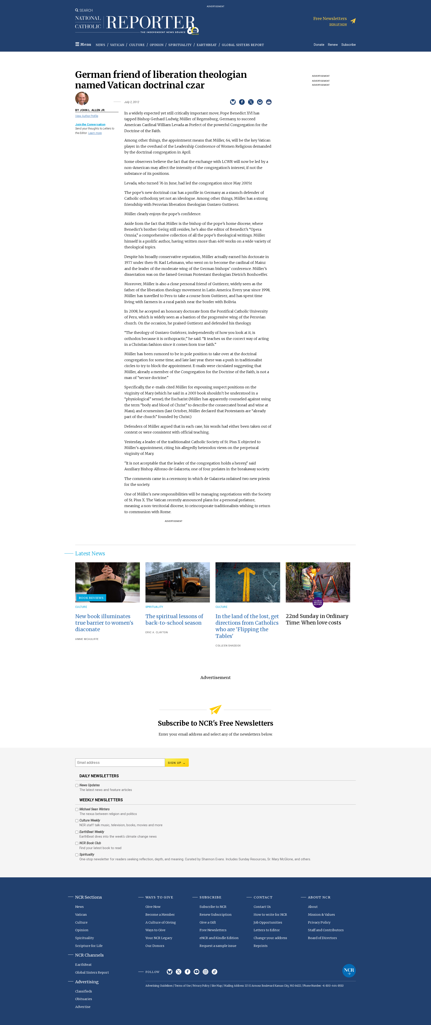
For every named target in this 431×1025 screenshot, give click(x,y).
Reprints (261, 946)
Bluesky (169, 972)
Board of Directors (322, 938)
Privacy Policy (319, 922)
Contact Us (262, 907)
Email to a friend (260, 102)
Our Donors (154, 946)
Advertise (82, 1007)
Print (269, 102)
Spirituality (180, 45)
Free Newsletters (213, 930)
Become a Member (160, 915)
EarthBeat (207, 45)
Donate (319, 44)
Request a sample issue (218, 946)
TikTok (214, 972)
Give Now (153, 907)
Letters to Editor (267, 930)
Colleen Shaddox (228, 645)
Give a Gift (208, 922)
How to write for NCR (270, 915)
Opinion (157, 45)
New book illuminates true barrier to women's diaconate (104, 623)
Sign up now (338, 24)
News (100, 45)
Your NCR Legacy (158, 938)
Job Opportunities (268, 922)
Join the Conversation (90, 124)
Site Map (216, 985)
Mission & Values (321, 915)
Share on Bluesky (233, 102)
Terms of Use (183, 985)
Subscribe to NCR (213, 907)
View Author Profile (86, 116)
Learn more (95, 133)
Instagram (205, 972)
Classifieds (83, 991)
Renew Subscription (216, 915)
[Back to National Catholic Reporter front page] (137, 25)
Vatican (117, 45)
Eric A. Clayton (156, 632)
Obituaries (83, 999)
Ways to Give (155, 930)
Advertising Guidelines (158, 985)
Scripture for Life (89, 946)
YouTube (196, 972)
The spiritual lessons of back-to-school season (174, 619)
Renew (333, 44)
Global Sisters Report (243, 45)
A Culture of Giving (160, 922)
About (313, 907)
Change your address (270, 938)
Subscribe (348, 44)
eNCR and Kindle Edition (219, 938)
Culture (137, 45)
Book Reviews (91, 598)
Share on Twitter (251, 102)
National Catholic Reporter (349, 970)
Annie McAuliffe (87, 639)
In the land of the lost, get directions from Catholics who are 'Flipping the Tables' (247, 626)
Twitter (178, 972)
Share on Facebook (242, 102)
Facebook (187, 972)
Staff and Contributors (326, 930)
